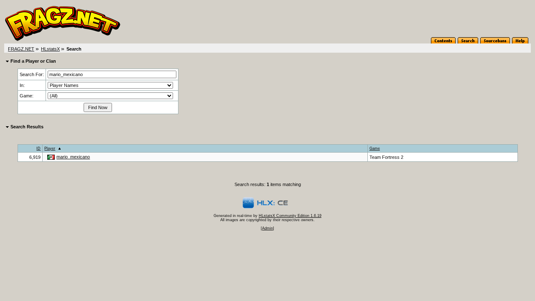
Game (374, 148)
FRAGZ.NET (21, 48)
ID (38, 148)
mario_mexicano (73, 156)
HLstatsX (50, 48)
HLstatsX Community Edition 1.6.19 (290, 216)
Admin (267, 228)
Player (49, 148)
